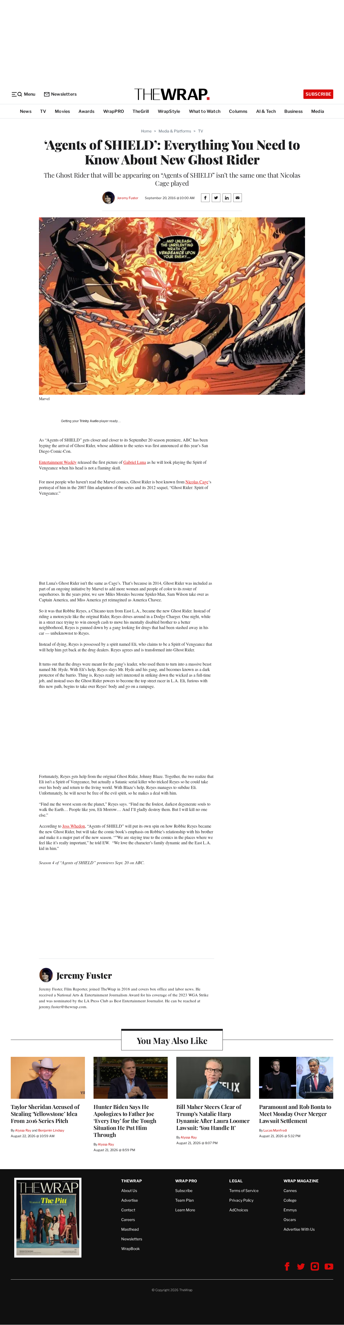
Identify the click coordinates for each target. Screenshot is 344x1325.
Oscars (290, 1219)
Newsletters (64, 94)
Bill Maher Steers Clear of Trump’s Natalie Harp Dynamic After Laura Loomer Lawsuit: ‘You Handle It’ (212, 1117)
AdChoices (238, 1210)
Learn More (185, 1210)
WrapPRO (113, 111)
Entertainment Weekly (58, 462)
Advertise (129, 1200)
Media (317, 111)
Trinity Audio (89, 421)
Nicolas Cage (196, 481)
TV (43, 111)
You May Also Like (172, 1040)
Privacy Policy (241, 1200)
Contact (128, 1210)
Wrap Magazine (301, 1181)
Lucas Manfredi (275, 1130)
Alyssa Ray (23, 1130)
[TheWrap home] (172, 94)
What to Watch (205, 111)
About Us (129, 1190)
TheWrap (131, 1181)
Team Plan (184, 1200)
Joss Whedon (73, 826)
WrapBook (130, 1248)
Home (146, 131)
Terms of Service (244, 1190)
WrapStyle (169, 111)
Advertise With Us (299, 1229)
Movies (62, 111)
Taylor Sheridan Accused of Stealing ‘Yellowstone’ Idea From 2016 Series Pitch (45, 1113)
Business (293, 111)
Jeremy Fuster (127, 198)
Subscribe (318, 94)
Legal (236, 1181)
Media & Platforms (175, 131)
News (25, 111)
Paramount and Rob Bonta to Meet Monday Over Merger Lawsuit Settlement (295, 1113)
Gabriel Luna (134, 462)
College (290, 1200)
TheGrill (140, 111)
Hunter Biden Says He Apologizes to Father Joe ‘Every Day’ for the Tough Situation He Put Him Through (125, 1120)
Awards (86, 111)
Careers (128, 1219)
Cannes (290, 1190)
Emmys (290, 1210)
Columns (238, 111)
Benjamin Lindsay (51, 1130)
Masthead (130, 1229)
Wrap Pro (186, 1181)
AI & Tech (266, 111)
